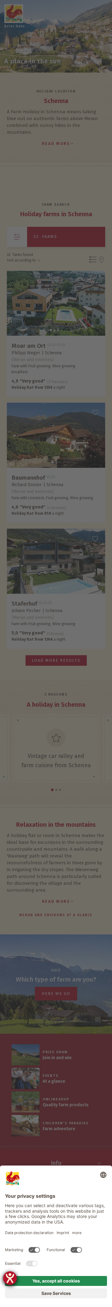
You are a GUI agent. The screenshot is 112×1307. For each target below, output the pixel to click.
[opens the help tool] (10, 1278)
